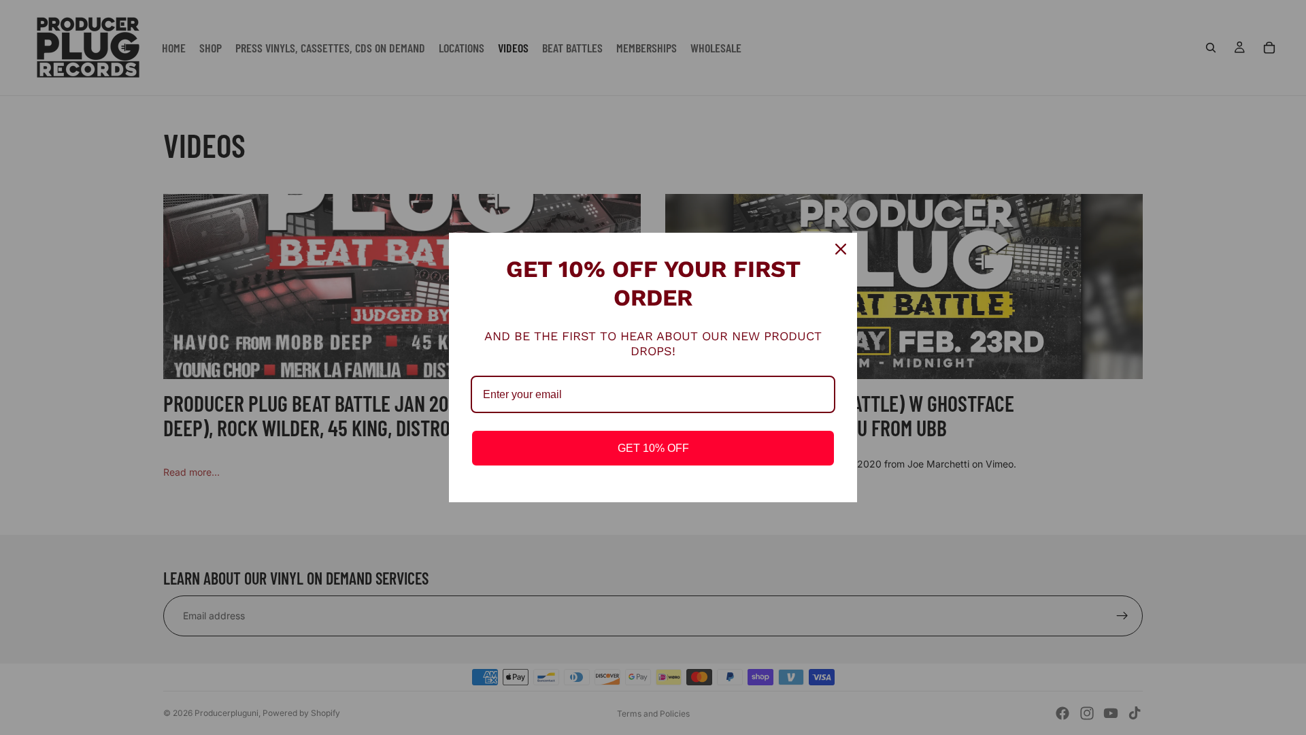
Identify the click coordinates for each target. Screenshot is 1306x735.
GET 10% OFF (653, 448)
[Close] (840, 249)
